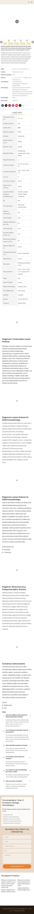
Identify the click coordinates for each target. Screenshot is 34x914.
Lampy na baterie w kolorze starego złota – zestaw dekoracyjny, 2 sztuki (24, 889)
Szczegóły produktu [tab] (17, 112)
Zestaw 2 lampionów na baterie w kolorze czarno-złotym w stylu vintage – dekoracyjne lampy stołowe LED (8, 891)
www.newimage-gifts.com (20, 908)
